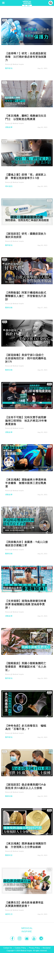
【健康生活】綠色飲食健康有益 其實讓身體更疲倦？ (25, 904)
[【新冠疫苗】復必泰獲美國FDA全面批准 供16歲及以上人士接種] (27, 762)
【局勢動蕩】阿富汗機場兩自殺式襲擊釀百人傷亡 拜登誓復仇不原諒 (25, 296)
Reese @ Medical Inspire (14, 64)
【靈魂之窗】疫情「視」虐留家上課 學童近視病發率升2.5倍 (25, 176)
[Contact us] (27, 938)
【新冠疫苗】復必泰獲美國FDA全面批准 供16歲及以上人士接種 (25, 786)
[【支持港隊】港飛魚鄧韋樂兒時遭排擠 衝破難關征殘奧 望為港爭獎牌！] (27, 579)
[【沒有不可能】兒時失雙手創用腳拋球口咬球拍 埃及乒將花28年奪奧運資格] (27, 395)
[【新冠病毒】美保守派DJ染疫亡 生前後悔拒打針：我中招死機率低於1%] (27, 333)
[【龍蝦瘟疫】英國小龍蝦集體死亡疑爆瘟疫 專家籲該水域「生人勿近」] (27, 641)
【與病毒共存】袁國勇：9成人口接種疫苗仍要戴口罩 (26, 543)
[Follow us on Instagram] (19, 938)
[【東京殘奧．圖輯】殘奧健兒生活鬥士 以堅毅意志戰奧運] (27, 94)
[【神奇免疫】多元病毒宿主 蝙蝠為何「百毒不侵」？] (27, 703)
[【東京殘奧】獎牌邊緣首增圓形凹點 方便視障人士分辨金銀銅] (27, 821)
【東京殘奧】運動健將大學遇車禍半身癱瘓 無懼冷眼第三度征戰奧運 (25, 483)
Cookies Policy (20, 948)
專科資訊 (9, 186)
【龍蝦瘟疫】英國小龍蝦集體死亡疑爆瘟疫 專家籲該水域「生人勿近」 (25, 666)
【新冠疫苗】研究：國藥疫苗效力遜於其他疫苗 (25, 235)
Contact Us (7, 948)
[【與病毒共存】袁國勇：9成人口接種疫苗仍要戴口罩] (27, 520)
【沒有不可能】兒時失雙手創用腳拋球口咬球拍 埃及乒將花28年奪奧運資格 (26, 420)
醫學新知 (9, 68)
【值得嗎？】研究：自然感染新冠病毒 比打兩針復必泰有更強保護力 (25, 57)
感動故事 (9, 127)
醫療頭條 (9, 308)
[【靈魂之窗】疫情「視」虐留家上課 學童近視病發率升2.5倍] (27, 153)
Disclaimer (47, 948)
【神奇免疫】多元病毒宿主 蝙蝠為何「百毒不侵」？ (25, 727)
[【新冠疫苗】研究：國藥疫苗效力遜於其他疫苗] (27, 212)
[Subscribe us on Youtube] (34, 938)
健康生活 (9, 914)
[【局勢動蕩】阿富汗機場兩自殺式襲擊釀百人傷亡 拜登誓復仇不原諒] (27, 270)
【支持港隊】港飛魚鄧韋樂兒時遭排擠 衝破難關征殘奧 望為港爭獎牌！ (25, 604)
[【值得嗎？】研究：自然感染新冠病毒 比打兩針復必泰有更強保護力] (27, 31)
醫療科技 (9, 855)
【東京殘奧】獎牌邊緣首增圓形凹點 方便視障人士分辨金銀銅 (25, 845)
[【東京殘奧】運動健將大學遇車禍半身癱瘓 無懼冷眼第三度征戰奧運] (27, 457)
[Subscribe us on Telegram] (41, 938)
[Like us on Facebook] (12, 938)
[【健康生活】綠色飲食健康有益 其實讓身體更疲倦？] (27, 880)
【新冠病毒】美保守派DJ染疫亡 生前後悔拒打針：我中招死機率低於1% (26, 358)
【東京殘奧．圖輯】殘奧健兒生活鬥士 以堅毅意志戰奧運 (25, 117)
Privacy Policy (34, 948)
